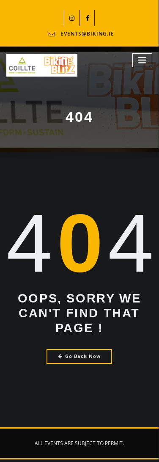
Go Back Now (83, 356)
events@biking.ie (87, 33)
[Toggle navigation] (142, 60)
